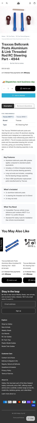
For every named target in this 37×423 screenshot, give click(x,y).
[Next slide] (31, 259)
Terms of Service (7, 373)
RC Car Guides (6, 337)
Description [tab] (8, 106)
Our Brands (5, 333)
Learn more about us (9, 394)
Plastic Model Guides (9, 343)
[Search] (7, 3)
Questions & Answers (9, 367)
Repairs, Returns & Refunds (11, 364)
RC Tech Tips (6, 340)
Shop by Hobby (7, 324)
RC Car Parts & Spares (22, 36)
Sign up (18, 311)
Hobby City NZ (21, 413)
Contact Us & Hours (8, 358)
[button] (18, 95)
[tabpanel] (18, 168)
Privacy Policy (6, 370)
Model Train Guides (8, 346)
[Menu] (2, 3)
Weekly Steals (6, 330)
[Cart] (34, 3)
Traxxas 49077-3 (8, 117)
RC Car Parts (10, 36)
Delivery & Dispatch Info (10, 361)
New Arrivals (6, 327)
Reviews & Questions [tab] (24, 106)
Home (3, 36)
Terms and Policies (18, 417)
